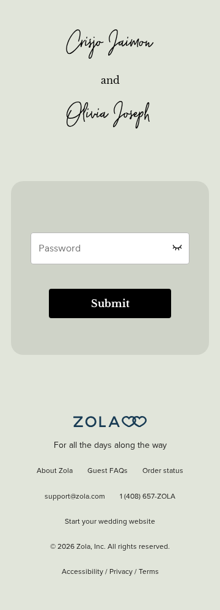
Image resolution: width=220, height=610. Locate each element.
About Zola (55, 471)
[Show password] (177, 247)
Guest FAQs (107, 471)
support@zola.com (75, 496)
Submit (110, 303)
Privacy (121, 572)
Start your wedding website (110, 522)
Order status (162, 471)
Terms (149, 572)
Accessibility (82, 572)
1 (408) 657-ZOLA (147, 496)
